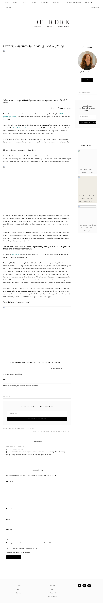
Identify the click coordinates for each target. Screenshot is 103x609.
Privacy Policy (52, 597)
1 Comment (6, 396)
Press (19, 585)
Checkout (52, 593)
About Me (87, 79)
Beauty (33, 574)
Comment (9, 481)
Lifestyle (7, 43)
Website (9, 529)
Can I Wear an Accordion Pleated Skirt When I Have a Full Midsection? (87, 198)
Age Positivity (57, 574)
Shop (18, 589)
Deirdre (51, 24)
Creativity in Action (15, 447)
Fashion (23, 574)
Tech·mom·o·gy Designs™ (63, 606)
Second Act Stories (73, 574)
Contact (18, 593)
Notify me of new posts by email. (19, 553)
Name (9, 509)
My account (53, 585)
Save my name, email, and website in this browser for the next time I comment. (34, 543)
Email (8, 519)
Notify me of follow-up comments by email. (23, 548)
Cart (52, 589)
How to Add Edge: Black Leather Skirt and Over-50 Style (87, 228)
